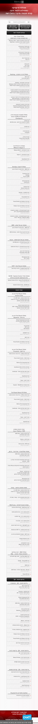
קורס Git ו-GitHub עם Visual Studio (21, 202)
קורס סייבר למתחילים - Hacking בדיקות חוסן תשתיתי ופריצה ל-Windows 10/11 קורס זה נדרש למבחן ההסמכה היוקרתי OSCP (19, 84)
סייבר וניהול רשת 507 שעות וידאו (25, 27)
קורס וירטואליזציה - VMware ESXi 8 (21, 151)
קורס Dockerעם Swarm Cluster (24, 188)
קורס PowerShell (24, 197)
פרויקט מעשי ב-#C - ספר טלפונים (22, 517)
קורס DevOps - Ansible (24, 193)
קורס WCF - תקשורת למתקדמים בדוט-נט (20, 535)
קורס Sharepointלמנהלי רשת (25, 258)
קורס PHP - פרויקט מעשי (23, 444)
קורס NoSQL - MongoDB (23, 561)
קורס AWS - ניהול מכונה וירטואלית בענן (20, 170)
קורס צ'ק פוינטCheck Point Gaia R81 (24, 138)
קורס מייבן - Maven (24, 621)
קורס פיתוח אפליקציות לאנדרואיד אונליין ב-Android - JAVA (20, 461)
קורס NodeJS (24, 422)
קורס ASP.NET (24, 333)
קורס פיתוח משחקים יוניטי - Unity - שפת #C (19, 498)
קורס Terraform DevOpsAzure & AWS (25, 175)
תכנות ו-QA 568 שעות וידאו (13, 27)
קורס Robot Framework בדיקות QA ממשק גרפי (24, 599)
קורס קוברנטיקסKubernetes (25, 182)
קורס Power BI (25, 575)
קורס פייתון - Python (24, 440)
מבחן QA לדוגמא (24, 686)
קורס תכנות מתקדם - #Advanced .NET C (20, 530)
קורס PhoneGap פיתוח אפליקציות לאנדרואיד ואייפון (21, 480)
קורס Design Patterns (24, 539)
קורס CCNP (24, 127)
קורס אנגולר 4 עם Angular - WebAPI (21, 385)
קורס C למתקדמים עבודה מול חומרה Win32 (24, 544)
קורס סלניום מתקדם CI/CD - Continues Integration (22, 616)
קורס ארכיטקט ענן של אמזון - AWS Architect (19, 233)
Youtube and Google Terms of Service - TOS (19, 719)
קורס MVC (24, 338)
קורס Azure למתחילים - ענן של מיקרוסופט (20, 247)
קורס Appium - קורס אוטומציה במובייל (20, 630)
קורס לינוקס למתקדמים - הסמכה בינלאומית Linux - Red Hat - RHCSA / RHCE (19, 217)
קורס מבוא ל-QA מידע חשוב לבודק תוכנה (24, 587)
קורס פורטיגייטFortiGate (25, 132)
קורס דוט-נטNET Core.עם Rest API (25, 327)
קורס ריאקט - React (24, 381)
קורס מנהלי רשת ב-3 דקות (25, 59)
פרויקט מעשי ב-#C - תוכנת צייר (22, 521)
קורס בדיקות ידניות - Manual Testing (21, 658)
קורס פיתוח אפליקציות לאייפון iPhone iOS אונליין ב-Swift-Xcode (18, 467)
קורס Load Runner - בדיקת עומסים (21, 677)
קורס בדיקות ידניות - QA (24, 653)
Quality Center (24, 681)
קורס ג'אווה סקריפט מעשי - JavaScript (20, 372)
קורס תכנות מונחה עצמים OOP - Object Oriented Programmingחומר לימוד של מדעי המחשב (20, 307)
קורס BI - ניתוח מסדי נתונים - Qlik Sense (20, 570)
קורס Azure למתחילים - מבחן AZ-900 (21, 243)
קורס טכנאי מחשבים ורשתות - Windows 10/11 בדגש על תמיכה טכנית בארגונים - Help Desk (19, 42)
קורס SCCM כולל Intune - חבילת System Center (18, 281)
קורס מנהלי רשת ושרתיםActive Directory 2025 (24, 48)
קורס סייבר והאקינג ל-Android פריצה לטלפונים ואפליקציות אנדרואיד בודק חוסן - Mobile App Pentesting (21, 106)
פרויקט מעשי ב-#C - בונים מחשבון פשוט (20, 512)
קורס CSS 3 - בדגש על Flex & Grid (21, 359)
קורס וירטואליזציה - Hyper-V (23, 155)
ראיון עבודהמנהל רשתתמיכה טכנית (25, 66)
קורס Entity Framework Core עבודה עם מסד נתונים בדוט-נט (22, 321)
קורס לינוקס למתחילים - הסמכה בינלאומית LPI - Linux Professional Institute (20, 212)
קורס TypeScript (24, 376)
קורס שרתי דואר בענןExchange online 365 (24, 252)
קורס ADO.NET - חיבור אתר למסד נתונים (20, 526)
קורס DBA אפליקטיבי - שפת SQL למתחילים (19, 557)
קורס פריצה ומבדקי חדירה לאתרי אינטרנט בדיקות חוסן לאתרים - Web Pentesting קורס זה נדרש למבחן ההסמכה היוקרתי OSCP (19, 99)
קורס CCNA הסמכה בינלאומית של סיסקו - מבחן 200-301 (19, 122)
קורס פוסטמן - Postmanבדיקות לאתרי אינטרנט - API (23, 593)
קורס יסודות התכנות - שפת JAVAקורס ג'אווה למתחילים (22, 435)
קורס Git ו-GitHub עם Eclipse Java (21, 206)
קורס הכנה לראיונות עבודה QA (22, 643)
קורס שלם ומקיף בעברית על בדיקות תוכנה (20, 672)
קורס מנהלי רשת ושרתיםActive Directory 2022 (24, 54)
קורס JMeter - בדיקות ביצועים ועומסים (21, 626)
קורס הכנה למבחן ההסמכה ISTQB (21, 662)
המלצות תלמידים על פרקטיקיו (22, 696)
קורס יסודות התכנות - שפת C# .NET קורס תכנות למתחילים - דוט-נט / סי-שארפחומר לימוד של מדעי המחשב (20, 300)
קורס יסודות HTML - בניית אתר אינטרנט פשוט (19, 354)
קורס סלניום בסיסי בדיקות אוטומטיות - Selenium (22, 610)
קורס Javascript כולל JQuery (22, 363)
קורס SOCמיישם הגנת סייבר (24, 78)
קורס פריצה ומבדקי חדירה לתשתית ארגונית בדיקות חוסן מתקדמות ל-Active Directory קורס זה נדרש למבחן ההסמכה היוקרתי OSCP (19, 92)
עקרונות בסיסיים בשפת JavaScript (21, 368)
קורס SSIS (25, 566)
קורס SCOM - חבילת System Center (21, 285)
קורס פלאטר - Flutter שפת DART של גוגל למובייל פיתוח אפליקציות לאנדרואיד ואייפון (21, 473)
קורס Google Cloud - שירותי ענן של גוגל (20, 269)
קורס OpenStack (25, 159)
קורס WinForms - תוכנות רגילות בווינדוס (20, 508)
